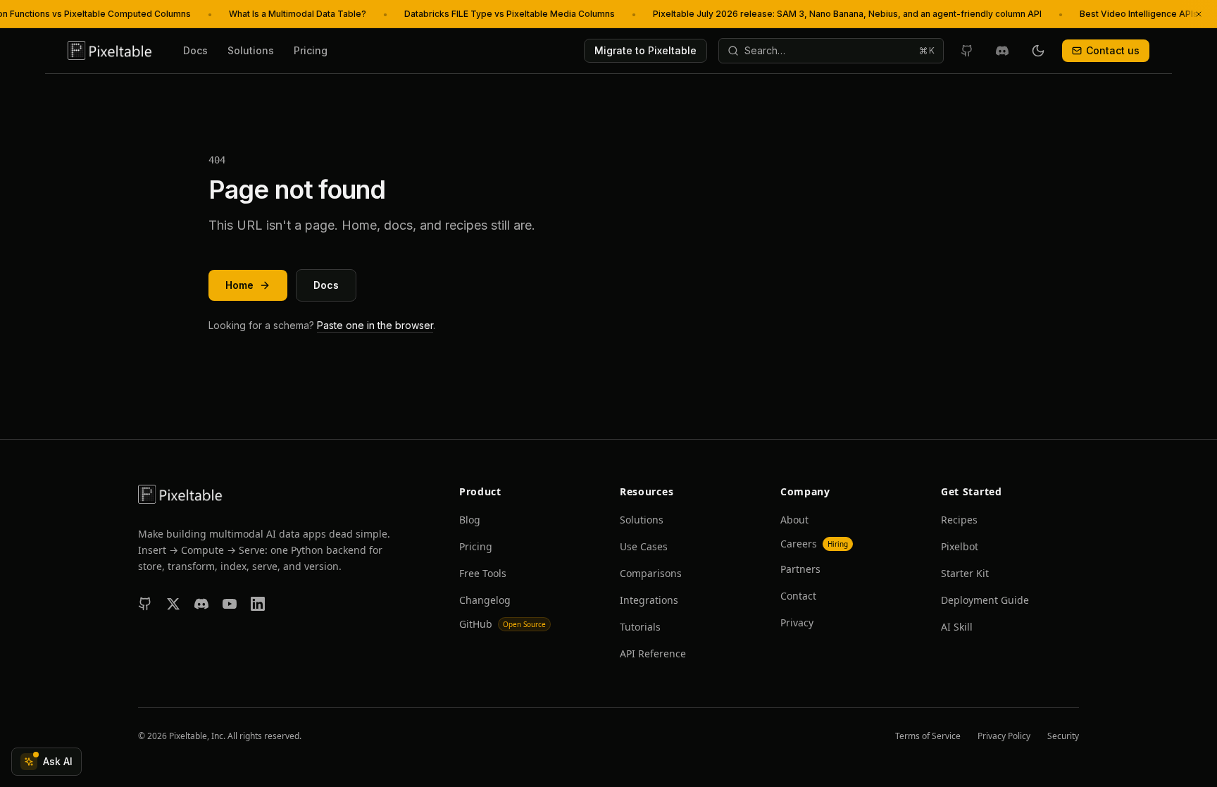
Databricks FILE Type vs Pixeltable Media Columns (509, 13)
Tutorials (640, 626)
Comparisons (651, 573)
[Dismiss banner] (1199, 14)
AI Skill (957, 626)
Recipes (959, 519)
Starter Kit (965, 573)
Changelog (485, 600)
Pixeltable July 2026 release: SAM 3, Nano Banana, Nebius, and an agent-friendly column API (847, 13)
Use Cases (644, 546)
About (794, 519)
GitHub (502, 624)
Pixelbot (959, 546)
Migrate (645, 50)
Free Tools (482, 573)
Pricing (310, 50)
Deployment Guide (985, 600)
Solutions (250, 50)
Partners (800, 569)
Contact (798, 595)
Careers (814, 543)
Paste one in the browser (375, 325)
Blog (469, 519)
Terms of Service (928, 736)
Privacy (796, 622)
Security (1063, 736)
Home (239, 285)
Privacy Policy (1004, 736)
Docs (195, 50)
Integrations (649, 600)
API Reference (653, 653)
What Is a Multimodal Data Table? (297, 13)
